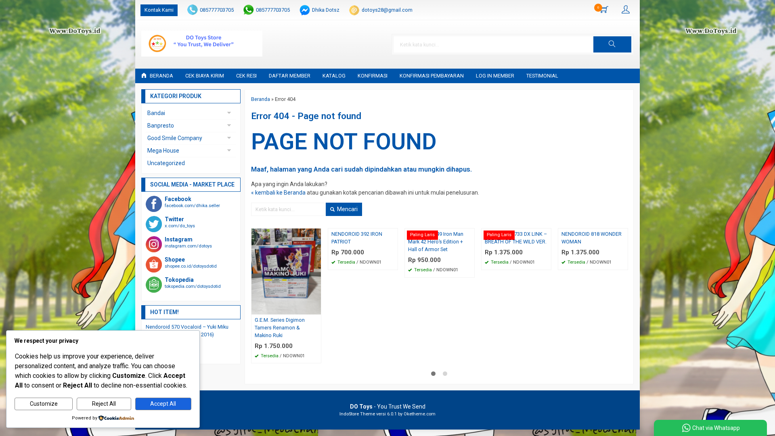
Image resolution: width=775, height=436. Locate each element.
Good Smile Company (174, 138)
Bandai (156, 113)
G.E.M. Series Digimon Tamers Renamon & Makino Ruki (280, 327)
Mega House (163, 150)
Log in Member (495, 76)
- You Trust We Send (387, 406)
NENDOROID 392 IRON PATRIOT (356, 238)
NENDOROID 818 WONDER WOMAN (591, 238)
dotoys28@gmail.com (387, 10)
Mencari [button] (347, 209)
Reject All (104, 403)
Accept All (163, 403)
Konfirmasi (373, 76)
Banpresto (160, 125)
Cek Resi (246, 76)
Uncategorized (166, 163)
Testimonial (542, 76)
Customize (44, 403)
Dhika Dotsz (325, 10)
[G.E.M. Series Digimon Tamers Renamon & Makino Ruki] (286, 271)
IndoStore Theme (357, 414)
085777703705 (217, 10)
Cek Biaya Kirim (204, 76)
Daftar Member (289, 76)
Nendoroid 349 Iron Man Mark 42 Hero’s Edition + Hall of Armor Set (435, 241)
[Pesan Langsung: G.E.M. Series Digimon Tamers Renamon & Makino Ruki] (316, 308)
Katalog (334, 76)
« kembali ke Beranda (278, 192)
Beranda (161, 76)
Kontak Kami (159, 10)
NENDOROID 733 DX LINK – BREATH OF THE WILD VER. (516, 238)
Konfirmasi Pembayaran (432, 76)
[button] (612, 44)
